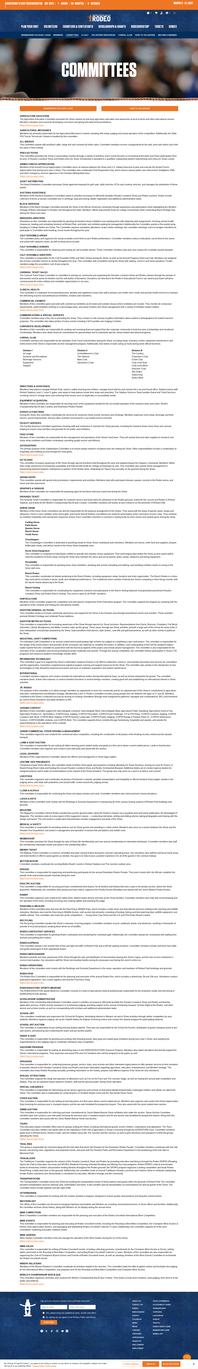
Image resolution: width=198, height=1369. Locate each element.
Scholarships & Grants (112, 27)
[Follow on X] (46, 1331)
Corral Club (125, 35)
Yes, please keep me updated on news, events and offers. (71, 1313)
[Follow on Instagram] (57, 1331)
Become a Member (167, 35)
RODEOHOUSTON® (140, 27)
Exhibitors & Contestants (78, 27)
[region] (99, 1364)
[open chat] (187, 1358)
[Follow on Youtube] (62, 1331)
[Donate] (161, 13)
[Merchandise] (156, 13)
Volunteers (50, 27)
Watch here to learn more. (32, 125)
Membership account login (58, 108)
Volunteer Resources (103, 35)
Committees (72, 35)
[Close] (194, 1364)
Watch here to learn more (32, 310)
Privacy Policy (39, 1366)
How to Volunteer (145, 35)
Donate (173, 27)
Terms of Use (50, 1366)
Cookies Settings (131, 1364)
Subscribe (49, 1322)
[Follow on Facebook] (41, 1331)
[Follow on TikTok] (52, 1331)
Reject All (151, 1364)
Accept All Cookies (171, 1364)
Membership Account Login (35, 35)
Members (58, 35)
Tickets (159, 27)
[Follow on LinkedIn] (67, 1331)
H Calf (84, 35)
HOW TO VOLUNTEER (140, 108)
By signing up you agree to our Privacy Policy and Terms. (71, 1317)
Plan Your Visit (30, 27)
